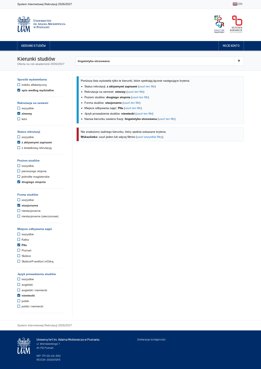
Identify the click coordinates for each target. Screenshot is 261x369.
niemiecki (28, 295)
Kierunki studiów (33, 46)
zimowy (26, 113)
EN (240, 4)
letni (24, 119)
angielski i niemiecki (34, 290)
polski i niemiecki (32, 306)
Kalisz (25, 239)
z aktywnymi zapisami (36, 142)
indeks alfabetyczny (34, 84)
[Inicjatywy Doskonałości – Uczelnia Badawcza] (236, 24)
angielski (27, 284)
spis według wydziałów (37, 90)
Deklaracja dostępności (151, 339)
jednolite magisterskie (35, 176)
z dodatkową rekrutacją (36, 147)
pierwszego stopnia (33, 171)
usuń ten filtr (147, 86)
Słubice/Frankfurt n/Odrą (37, 261)
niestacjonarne (31, 210)
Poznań (26, 250)
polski (25, 301)
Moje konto (231, 46)
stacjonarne (29, 205)
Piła (24, 245)
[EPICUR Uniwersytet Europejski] (219, 24)
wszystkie (27, 108)
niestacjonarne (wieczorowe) (40, 216)
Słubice (26, 256)
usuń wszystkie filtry (149, 136)
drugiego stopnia (33, 182)
